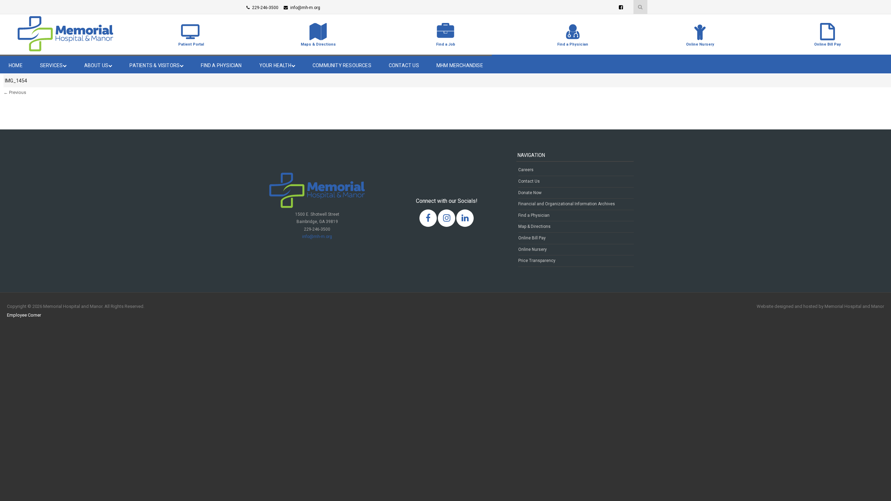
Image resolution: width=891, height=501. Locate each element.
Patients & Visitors (154, 65)
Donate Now (530, 192)
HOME (16, 65)
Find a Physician (221, 65)
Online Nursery (532, 249)
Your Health (275, 65)
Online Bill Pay (532, 238)
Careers (526, 169)
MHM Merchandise (459, 65)
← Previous (14, 92)
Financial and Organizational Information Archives (566, 203)
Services (51, 65)
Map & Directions (534, 226)
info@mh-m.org (317, 236)
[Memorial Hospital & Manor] (65, 50)
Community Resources (342, 65)
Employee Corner (24, 315)
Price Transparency (536, 260)
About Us (96, 65)
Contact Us (404, 65)
